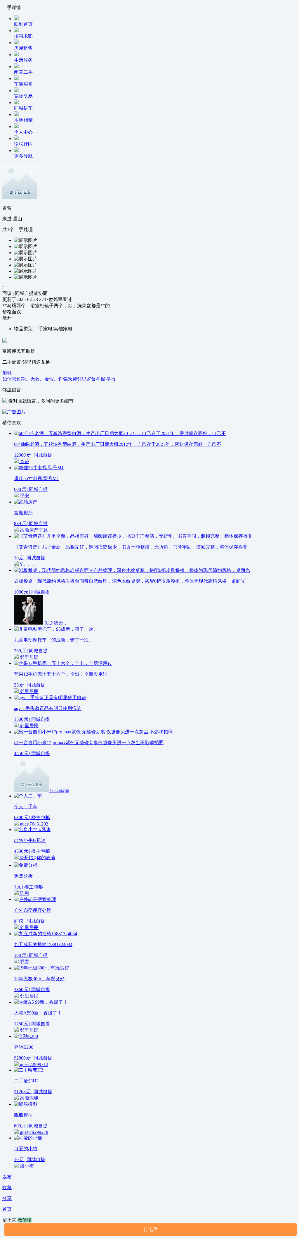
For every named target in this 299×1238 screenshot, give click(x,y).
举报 (111, 378)
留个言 (10, 1220)
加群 (7, 372)
